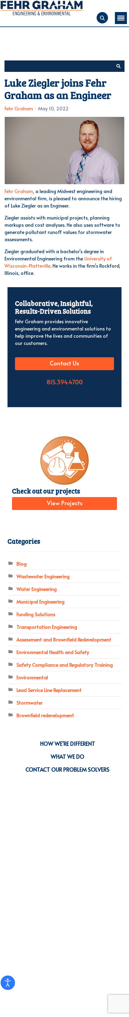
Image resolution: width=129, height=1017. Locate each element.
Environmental (32, 677)
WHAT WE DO (67, 756)
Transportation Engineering (46, 626)
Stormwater (29, 702)
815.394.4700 (64, 382)
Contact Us (64, 364)
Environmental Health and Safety (52, 652)
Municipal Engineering (40, 601)
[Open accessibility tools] (8, 983)
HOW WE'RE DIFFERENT (67, 743)
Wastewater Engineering (43, 576)
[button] (118, 66)
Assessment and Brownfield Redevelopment (63, 639)
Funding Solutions (35, 614)
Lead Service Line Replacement (49, 690)
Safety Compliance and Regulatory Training (64, 664)
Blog (21, 563)
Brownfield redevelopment (45, 715)
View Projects (64, 503)
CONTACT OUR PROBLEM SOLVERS (68, 769)
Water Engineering (36, 588)
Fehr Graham (18, 108)
